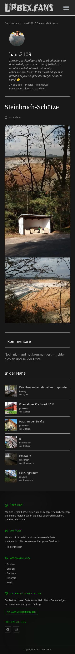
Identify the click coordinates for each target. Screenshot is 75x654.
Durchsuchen (12, 23)
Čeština (11, 564)
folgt (29, 84)
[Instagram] (16, 629)
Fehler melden (14, 546)
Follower (42, 84)
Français (11, 578)
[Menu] (66, 7)
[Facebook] (8, 629)
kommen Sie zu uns (15, 519)
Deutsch (11, 573)
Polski (10, 582)
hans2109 (28, 23)
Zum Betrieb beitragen (23, 611)
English (11, 568)
